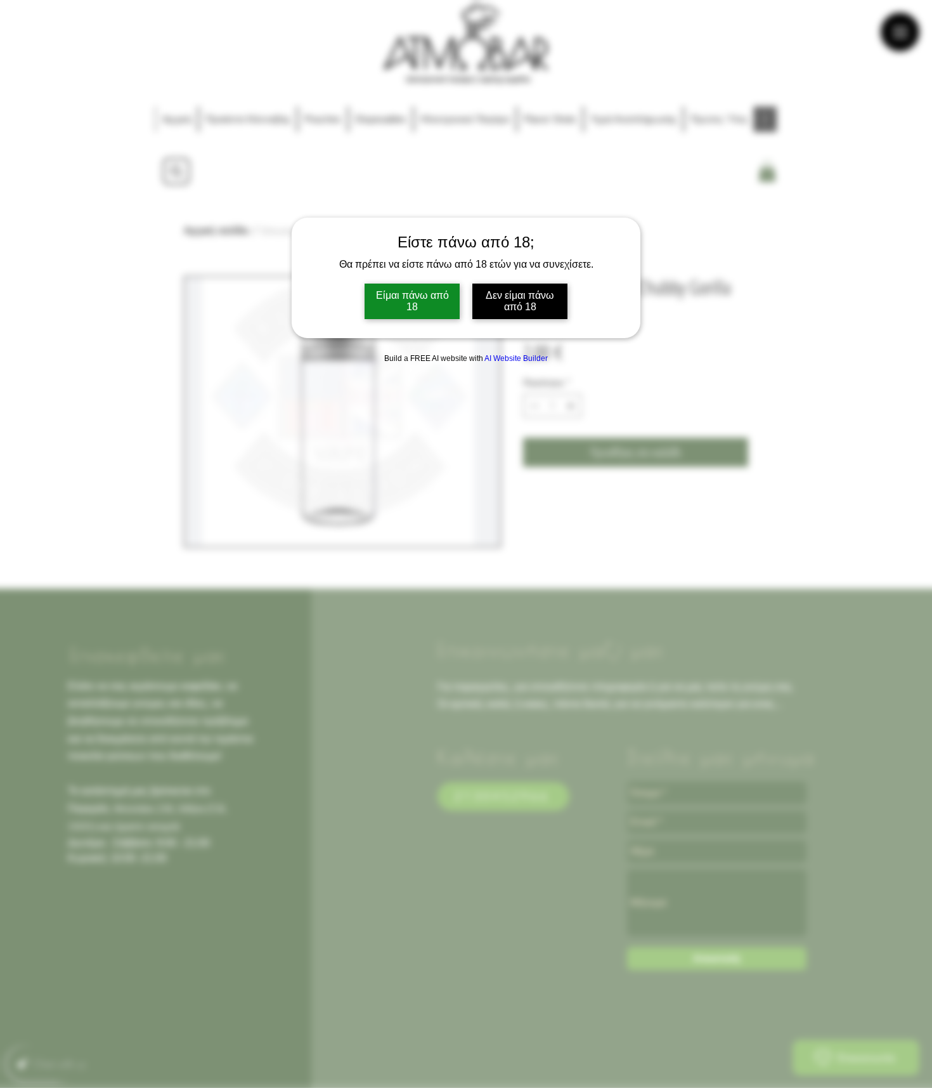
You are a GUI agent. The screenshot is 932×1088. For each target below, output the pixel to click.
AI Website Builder (516, 358)
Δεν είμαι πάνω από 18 (520, 301)
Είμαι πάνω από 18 (412, 301)
